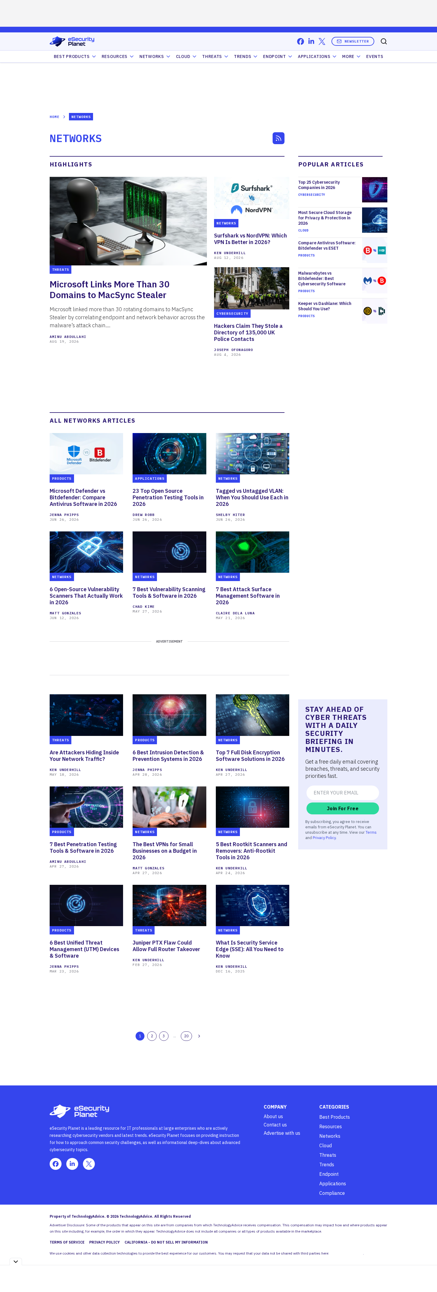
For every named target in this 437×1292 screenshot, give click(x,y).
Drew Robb (144, 514)
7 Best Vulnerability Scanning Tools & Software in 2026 (169, 592)
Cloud (183, 56)
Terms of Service (67, 1242)
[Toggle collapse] (16, 1261)
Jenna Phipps (64, 514)
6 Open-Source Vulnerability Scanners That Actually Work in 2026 (86, 596)
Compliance (332, 1193)
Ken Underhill (230, 253)
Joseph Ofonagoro (233, 349)
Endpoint (274, 56)
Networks (329, 1136)
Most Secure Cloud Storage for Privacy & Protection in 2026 (325, 218)
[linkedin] (311, 41)
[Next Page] (199, 1036)
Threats (212, 56)
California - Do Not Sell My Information (166, 1242)
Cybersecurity (311, 195)
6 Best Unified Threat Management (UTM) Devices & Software (84, 949)
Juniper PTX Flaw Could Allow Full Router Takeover (166, 946)
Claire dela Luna (235, 613)
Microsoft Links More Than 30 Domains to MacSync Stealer (110, 289)
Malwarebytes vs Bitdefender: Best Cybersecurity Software (321, 278)
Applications (314, 56)
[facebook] (300, 41)
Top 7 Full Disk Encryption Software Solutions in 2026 (250, 755)
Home (54, 116)
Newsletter (357, 41)
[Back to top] (425, 1274)
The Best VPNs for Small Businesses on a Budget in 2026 (165, 851)
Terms (371, 832)
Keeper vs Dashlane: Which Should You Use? (324, 306)
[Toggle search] (383, 41)
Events (374, 56)
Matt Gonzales (65, 613)
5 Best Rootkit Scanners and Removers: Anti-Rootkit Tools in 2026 (251, 851)
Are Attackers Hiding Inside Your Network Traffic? (84, 755)
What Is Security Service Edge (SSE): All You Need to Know (250, 949)
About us (273, 1116)
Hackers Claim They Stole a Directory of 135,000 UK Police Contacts (248, 332)
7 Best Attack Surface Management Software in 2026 (248, 596)
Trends (242, 56)
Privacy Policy (324, 837)
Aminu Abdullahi (68, 336)
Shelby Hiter (230, 514)
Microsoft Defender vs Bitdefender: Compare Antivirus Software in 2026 (83, 497)
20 (186, 1035)
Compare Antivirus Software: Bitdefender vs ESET (327, 245)
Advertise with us (282, 1133)
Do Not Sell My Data (346, 1253)
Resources (330, 1126)
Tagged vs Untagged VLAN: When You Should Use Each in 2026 (252, 497)
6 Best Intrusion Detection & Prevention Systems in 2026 (168, 755)
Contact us (275, 1124)
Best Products (334, 1117)
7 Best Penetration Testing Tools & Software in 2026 (83, 847)
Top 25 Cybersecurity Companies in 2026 (319, 185)
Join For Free (343, 808)
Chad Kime (144, 606)
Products (306, 255)
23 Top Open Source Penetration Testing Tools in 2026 (168, 497)
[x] (322, 41)
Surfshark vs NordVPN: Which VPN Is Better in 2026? (250, 239)
